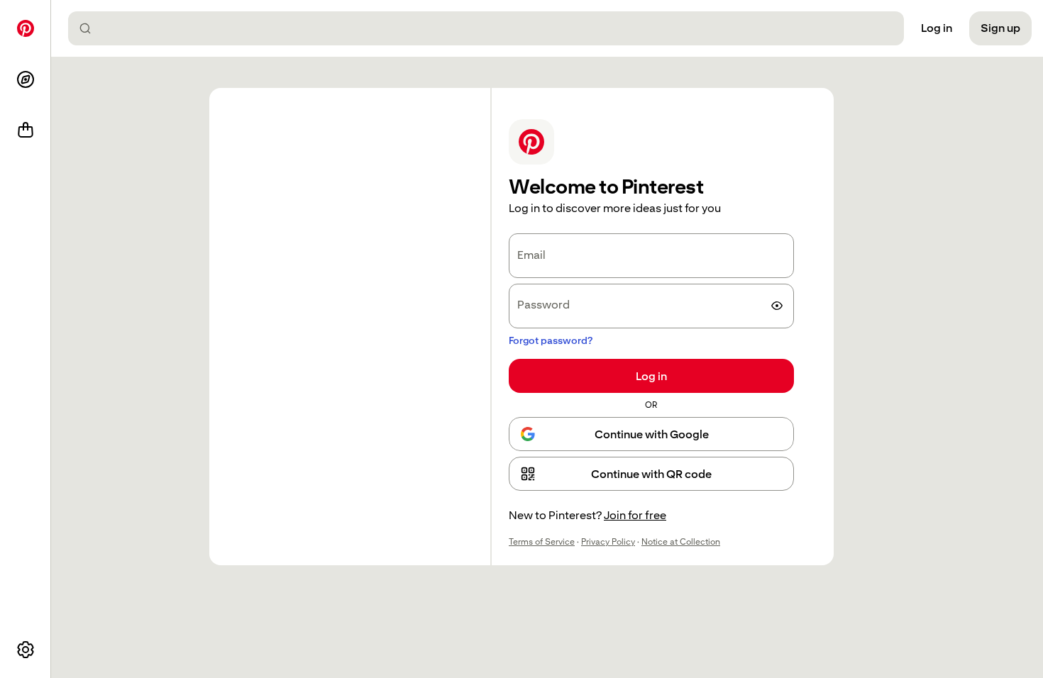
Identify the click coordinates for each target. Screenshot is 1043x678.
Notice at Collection (680, 542)
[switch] (776, 305)
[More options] (26, 650)
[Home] (26, 28)
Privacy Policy (608, 542)
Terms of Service (542, 542)
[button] (651, 474)
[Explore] (26, 79)
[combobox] (491, 28)
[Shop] (26, 130)
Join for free (635, 515)
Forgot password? (550, 340)
